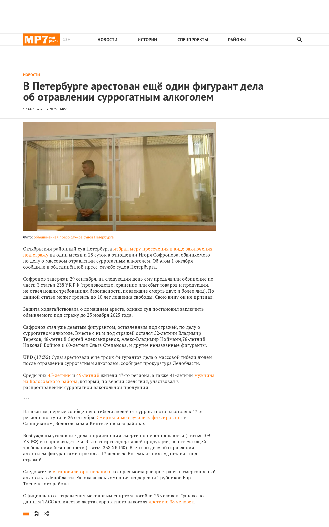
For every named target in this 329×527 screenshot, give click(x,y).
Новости (108, 39)
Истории (147, 39)
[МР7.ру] (41, 39)
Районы (237, 39)
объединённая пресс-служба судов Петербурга (74, 237)
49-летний (88, 375)
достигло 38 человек (171, 502)
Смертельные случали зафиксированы (140, 417)
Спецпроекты (193, 39)
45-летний (59, 375)
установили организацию (81, 471)
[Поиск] (299, 39)
